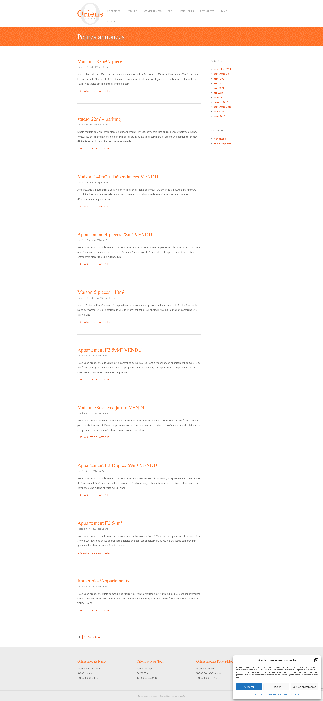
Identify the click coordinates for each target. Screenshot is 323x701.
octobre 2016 (221, 102)
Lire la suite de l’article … (94, 90)
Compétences (153, 11)
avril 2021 (219, 88)
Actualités (207, 11)
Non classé (220, 138)
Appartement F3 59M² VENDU (109, 349)
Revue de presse (223, 143)
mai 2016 (219, 111)
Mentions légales (178, 695)
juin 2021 (219, 83)
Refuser (276, 686)
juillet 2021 (219, 78)
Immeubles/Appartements (103, 580)
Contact (113, 21)
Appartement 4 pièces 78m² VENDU (114, 234)
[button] (316, 660)
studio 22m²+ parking (99, 118)
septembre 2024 (222, 73)
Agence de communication (148, 695)
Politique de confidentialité (265, 694)
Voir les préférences (304, 686)
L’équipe (132, 11)
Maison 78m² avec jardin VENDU (112, 407)
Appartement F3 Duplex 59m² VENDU (117, 465)
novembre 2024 (222, 69)
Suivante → (94, 637)
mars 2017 (219, 97)
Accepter (249, 686)
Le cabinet (114, 11)
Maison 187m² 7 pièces (100, 61)
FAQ (170, 11)
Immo (224, 11)
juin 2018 (219, 92)
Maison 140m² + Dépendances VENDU (117, 176)
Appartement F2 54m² (99, 522)
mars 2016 (219, 116)
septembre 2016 (222, 106)
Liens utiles (186, 11)
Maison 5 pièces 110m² (100, 291)
